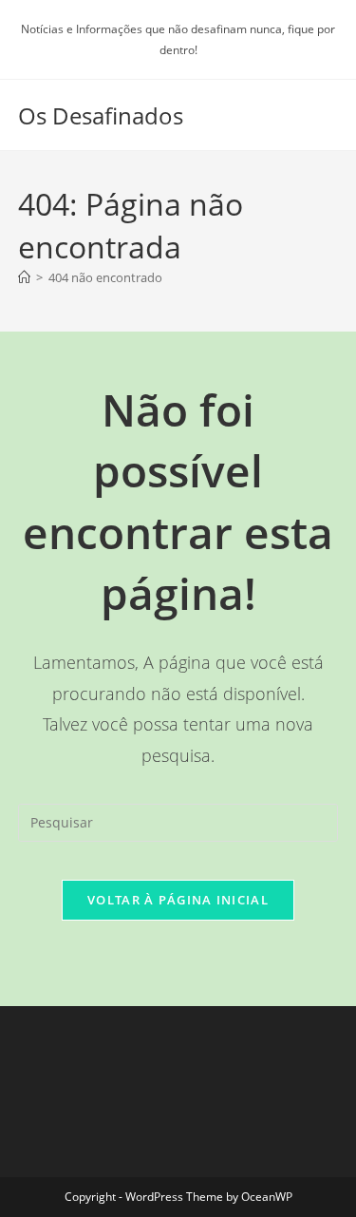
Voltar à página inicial (178, 899)
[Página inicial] (24, 277)
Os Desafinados (100, 115)
